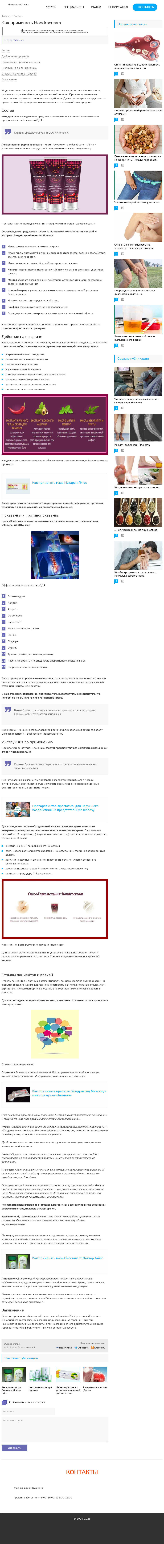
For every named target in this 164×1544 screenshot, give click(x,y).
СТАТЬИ (95, 7)
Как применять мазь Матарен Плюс (59, 482)
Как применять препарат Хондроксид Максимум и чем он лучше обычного (69, 1093)
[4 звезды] (13, 1347)
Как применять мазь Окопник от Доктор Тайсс (67, 1258)
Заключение (9, 79)
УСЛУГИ (51, 7)
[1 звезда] (5, 1347)
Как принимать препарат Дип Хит (95, 1389)
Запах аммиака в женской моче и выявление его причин (134, 338)
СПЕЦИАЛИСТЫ (73, 7)
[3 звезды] (10, 1347)
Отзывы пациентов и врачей (19, 73)
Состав (6, 50)
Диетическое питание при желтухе (135, 530)
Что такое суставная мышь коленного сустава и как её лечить (136, 400)
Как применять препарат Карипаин (41, 1389)
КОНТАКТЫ (146, 7)
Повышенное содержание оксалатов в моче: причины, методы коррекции (137, 158)
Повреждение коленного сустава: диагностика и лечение (134, 292)
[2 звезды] (8, 1347)
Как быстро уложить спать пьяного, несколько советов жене (135, 574)
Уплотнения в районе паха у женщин (137, 202)
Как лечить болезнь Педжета (132, 445)
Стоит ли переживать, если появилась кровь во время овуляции (137, 66)
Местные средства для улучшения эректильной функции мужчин (68, 1390)
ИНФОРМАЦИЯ (118, 7)
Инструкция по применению (19, 68)
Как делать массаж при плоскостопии (136, 487)
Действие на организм (15, 56)
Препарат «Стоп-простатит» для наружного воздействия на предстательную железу (65, 808)
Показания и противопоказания (21, 62)
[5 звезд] (16, 1347)
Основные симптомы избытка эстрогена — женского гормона (133, 246)
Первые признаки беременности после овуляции (138, 112)
